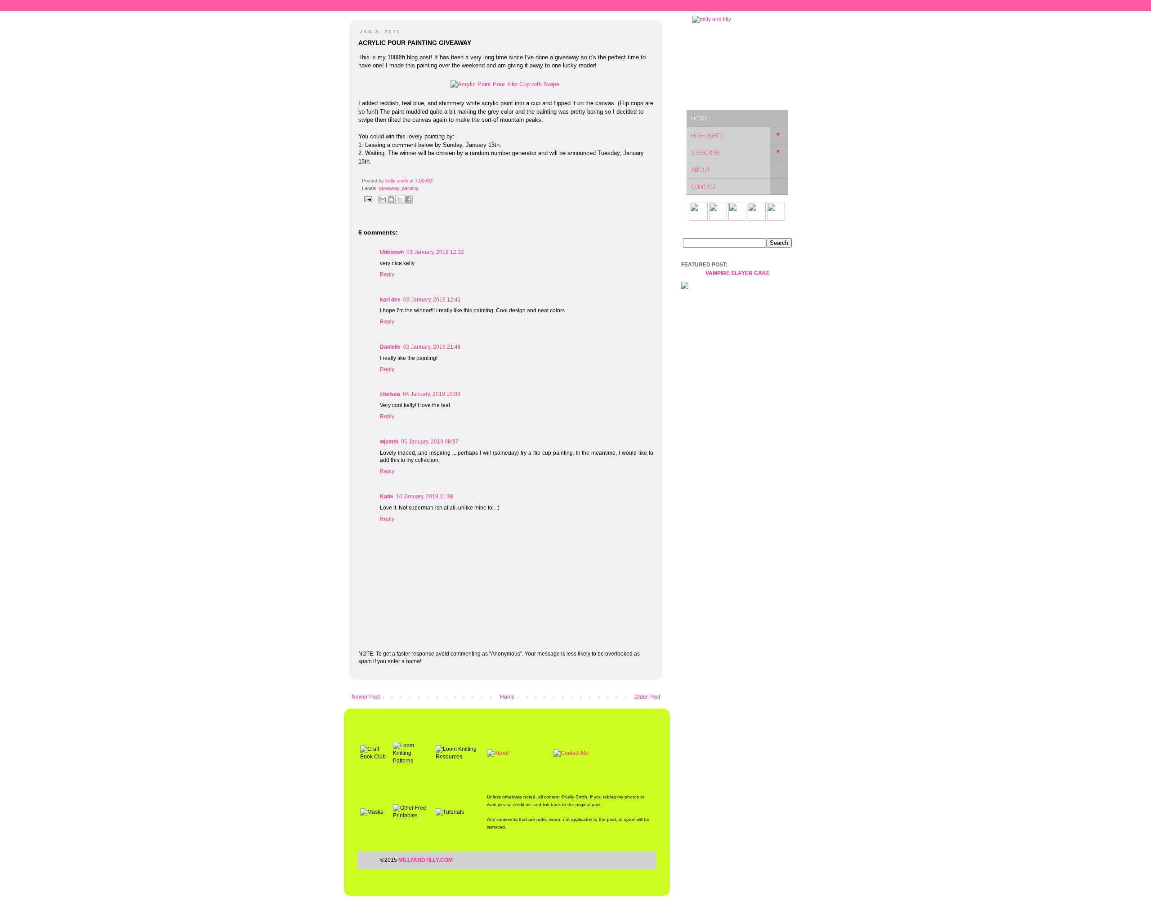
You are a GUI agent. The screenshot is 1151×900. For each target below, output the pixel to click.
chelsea (390, 394)
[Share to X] (399, 199)
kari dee (390, 300)
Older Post (647, 697)
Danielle (390, 347)
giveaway (389, 188)
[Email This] (382, 199)
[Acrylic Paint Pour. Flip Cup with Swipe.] (505, 84)
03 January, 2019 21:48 (432, 347)
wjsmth (389, 442)
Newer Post (366, 697)
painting (410, 188)
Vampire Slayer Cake (737, 273)
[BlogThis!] (391, 199)
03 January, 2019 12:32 (435, 252)
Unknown (392, 252)
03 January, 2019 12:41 (432, 300)
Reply (387, 274)
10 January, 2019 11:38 (424, 496)
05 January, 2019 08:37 (430, 442)
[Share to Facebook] (408, 199)
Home (507, 697)
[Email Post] (368, 199)
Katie (386, 496)
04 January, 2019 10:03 (431, 394)
